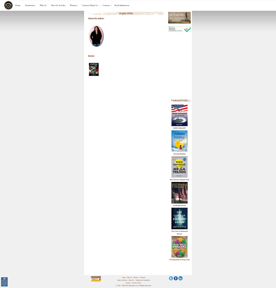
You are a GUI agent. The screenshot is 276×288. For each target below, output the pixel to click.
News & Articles (122, 280)
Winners (135, 277)
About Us (131, 280)
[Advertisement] (179, 65)
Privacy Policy (136, 283)
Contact (128, 283)
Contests (142, 277)
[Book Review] (170, 17)
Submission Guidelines (143, 280)
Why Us (129, 277)
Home (124, 277)
